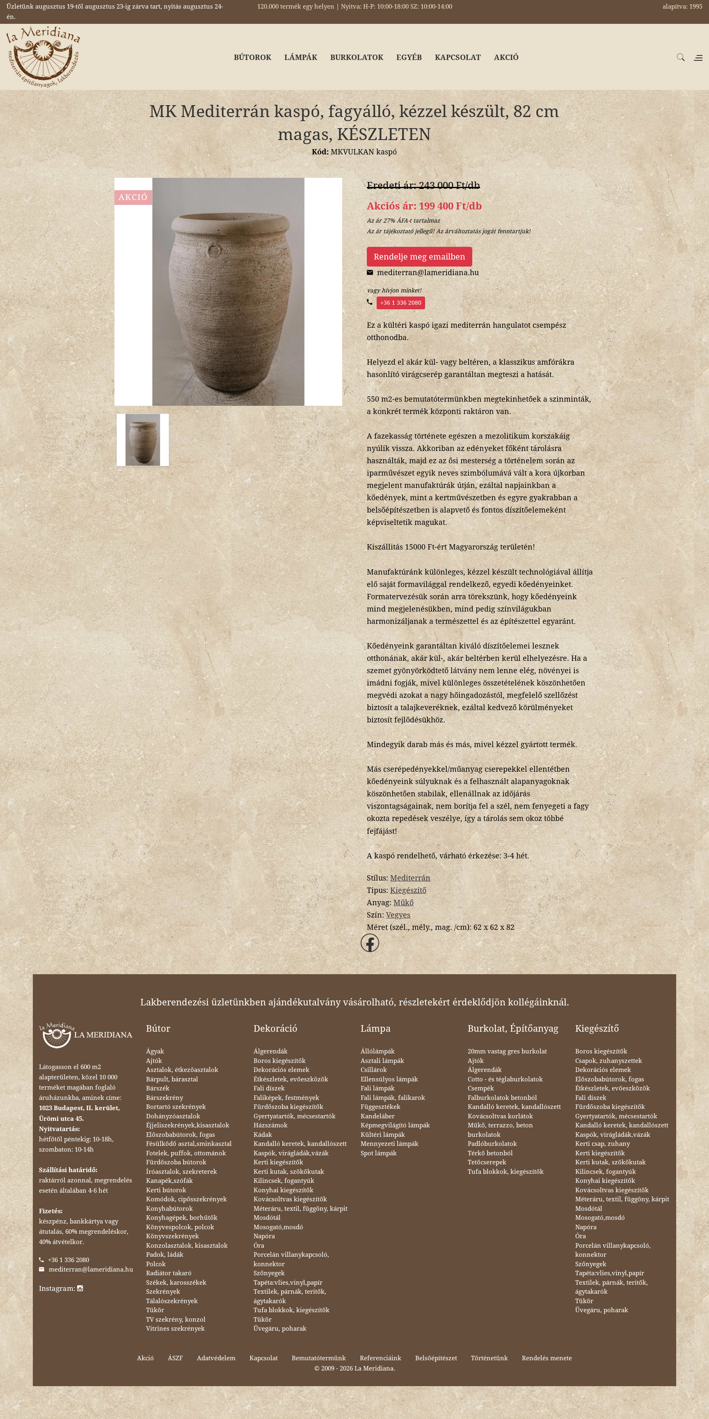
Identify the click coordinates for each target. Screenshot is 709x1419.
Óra (259, 1245)
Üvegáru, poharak (280, 1328)
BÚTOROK (252, 57)
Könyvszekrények (172, 1236)
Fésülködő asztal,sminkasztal (189, 1144)
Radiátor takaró (169, 1273)
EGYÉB (409, 57)
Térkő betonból (490, 1153)
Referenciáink (380, 1358)
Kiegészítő (408, 890)
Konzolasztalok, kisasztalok (187, 1245)
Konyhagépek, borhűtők (181, 1217)
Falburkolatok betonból (502, 1098)
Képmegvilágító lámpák (395, 1125)
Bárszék (157, 1088)
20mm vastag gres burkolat (507, 1051)
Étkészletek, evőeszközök (291, 1079)
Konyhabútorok (169, 1208)
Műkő (403, 902)
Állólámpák (378, 1051)
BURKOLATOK (356, 57)
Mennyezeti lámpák (390, 1144)
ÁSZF (175, 1358)
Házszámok (271, 1125)
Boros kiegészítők (280, 1061)
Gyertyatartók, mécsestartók (295, 1116)
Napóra (264, 1236)
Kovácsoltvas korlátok (500, 1116)
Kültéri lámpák (383, 1134)
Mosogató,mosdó (278, 1227)
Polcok (156, 1264)
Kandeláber (378, 1116)
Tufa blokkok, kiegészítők (291, 1310)
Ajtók (154, 1061)
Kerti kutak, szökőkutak (289, 1171)
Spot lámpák (379, 1153)
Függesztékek (380, 1107)
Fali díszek (269, 1088)
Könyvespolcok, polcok (180, 1227)
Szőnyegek (269, 1273)
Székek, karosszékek (176, 1282)
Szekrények (163, 1291)
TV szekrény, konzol (176, 1319)
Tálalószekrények (172, 1301)
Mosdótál (267, 1217)
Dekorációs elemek (281, 1070)
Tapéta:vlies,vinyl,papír (288, 1282)
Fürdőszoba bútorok (176, 1162)
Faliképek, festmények (286, 1098)
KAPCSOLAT (458, 57)
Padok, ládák (164, 1254)
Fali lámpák (378, 1088)
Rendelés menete (547, 1358)
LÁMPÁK (300, 57)
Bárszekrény (164, 1098)
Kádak (263, 1134)
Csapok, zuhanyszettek (608, 1061)
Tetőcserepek (487, 1162)
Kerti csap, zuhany (602, 1144)
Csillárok (374, 1070)
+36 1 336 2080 (400, 302)
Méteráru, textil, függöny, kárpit (301, 1208)
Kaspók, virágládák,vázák (291, 1153)
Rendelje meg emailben (419, 257)
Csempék (481, 1088)
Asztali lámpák (382, 1061)
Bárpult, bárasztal (172, 1079)
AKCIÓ (506, 57)
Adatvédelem (216, 1358)
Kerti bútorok (166, 1190)
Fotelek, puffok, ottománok (186, 1153)
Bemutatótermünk (319, 1358)
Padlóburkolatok (492, 1144)
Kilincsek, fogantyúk (284, 1180)
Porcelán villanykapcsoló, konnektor (291, 1259)
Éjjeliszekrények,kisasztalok (187, 1125)
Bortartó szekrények (176, 1107)
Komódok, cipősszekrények (186, 1199)
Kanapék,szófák (169, 1180)
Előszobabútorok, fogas (180, 1134)
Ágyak (155, 1051)
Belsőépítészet (436, 1358)
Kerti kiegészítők (278, 1162)
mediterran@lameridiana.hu (91, 1269)
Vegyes (398, 915)
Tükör (155, 1310)
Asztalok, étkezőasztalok (182, 1070)
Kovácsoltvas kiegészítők (290, 1199)
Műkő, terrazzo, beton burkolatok (500, 1130)
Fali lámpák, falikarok (393, 1098)
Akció (145, 1358)
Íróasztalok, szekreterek (181, 1171)
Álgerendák (271, 1051)
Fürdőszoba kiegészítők (288, 1107)
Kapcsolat (263, 1358)
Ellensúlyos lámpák (389, 1079)
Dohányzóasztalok (173, 1116)
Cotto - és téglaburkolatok (505, 1079)
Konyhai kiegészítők (283, 1190)
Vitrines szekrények (175, 1328)
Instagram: (58, 1288)
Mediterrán (410, 878)
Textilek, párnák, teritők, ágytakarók (290, 1296)
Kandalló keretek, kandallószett (300, 1144)
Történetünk (489, 1358)
